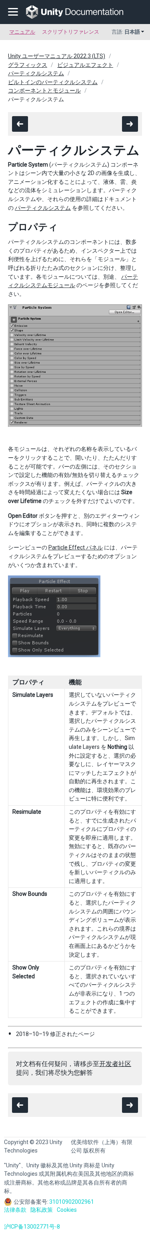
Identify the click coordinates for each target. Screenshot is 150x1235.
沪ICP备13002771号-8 (32, 1226)
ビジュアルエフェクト (85, 65)
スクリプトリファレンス (70, 32)
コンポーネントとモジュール (44, 90)
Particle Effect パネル (75, 547)
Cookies (67, 1210)
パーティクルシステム (36, 73)
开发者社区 (115, 1064)
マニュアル (22, 32)
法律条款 (15, 1210)
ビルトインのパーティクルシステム (53, 82)
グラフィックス (27, 65)
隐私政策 (41, 1210)
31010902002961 (71, 1202)
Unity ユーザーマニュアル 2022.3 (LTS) (56, 56)
